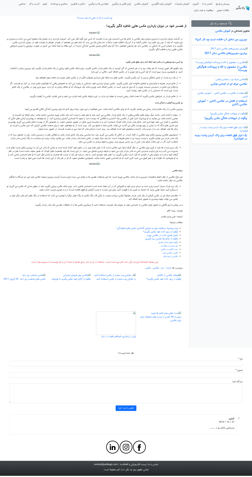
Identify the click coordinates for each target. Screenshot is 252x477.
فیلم (45, 4)
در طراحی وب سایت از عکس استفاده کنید (116, 279)
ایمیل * (239, 370)
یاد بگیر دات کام (124, 470)
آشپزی (196, 4)
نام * (240, 359)
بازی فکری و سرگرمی (121, 4)
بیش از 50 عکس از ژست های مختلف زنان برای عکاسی (160, 318)
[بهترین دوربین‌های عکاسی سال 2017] (220, 49)
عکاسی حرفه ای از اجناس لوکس (229, 84)
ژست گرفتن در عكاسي (169, 249)
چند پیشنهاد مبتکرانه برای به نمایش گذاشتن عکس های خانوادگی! (147, 228)
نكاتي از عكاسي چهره (170, 252)
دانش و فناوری (78, 4)
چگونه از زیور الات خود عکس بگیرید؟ (160, 232)
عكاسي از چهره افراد (170, 256)
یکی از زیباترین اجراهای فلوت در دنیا (119, 336)
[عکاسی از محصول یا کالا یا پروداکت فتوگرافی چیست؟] (220, 62)
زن (162, 268)
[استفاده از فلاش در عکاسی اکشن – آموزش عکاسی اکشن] (220, 95)
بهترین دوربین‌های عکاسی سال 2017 (226, 53)
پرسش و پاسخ (222, 4)
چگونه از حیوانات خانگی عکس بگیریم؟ (225, 118)
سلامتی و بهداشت (59, 4)
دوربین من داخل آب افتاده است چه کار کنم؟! (221, 39)
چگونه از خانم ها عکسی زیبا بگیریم (161, 239)
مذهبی (22, 4)
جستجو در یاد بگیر (219, 24)
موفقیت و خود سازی (203, 10)
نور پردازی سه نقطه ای (169, 245)
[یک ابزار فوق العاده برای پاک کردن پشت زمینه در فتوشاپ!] (220, 129)
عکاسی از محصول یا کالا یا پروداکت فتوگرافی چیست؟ (222, 68)
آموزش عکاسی (141, 4)
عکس (148, 268)
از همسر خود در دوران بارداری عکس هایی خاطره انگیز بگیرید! (146, 26)
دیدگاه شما (237, 382)
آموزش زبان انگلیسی (161, 4)
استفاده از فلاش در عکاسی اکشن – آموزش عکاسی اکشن (222, 103)
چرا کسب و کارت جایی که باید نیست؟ (94, 18)
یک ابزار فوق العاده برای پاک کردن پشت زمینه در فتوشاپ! (221, 137)
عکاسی (156, 268)
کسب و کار (34, 4)
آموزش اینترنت (182, 4)
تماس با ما (207, 4)
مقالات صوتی (223, 10)
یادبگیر (240, 8)
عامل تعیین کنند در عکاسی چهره (162, 235)
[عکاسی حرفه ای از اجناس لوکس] (220, 79)
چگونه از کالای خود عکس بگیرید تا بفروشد (71, 279)
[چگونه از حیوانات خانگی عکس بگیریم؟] (220, 114)
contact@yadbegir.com (106, 464)
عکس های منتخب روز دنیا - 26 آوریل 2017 (25, 279)
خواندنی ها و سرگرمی (98, 4)
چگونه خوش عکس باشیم (168, 242)
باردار (168, 268)
